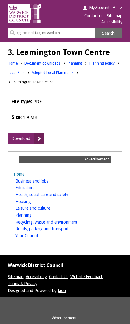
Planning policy (102, 63)
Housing (32, 201)
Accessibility (111, 21)
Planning (75, 63)
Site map (114, 15)
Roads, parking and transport (51, 228)
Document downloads (42, 63)
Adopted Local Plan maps (52, 73)
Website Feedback (86, 276)
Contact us (93, 15)
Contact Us (58, 276)
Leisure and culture (42, 208)
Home (13, 63)
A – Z (117, 7)
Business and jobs (41, 180)
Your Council (36, 235)
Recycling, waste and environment (55, 221)
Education (34, 187)
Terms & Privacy (22, 283)
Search (108, 33)
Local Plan (16, 72)
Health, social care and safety (51, 194)
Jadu (62, 290)
